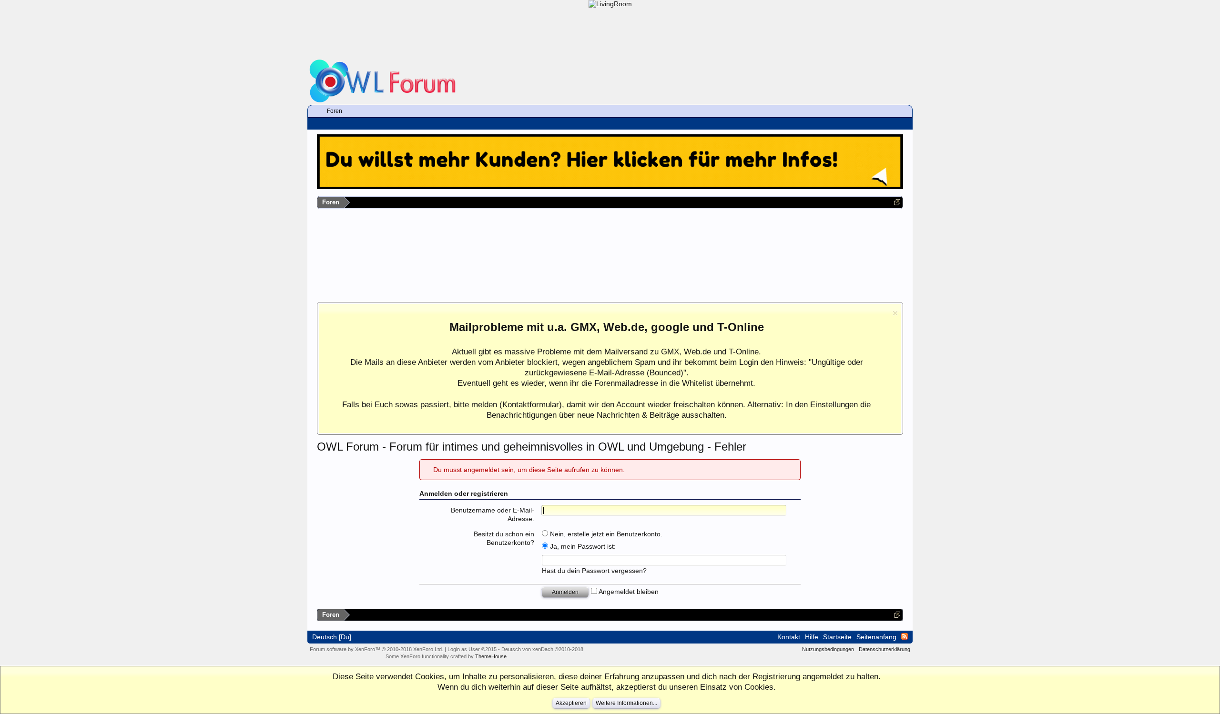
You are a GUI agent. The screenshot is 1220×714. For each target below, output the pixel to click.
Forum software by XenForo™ (376, 649)
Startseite (837, 637)
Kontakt (788, 637)
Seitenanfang (876, 637)
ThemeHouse (491, 656)
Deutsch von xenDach (542, 649)
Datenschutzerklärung (884, 649)
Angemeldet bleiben (628, 591)
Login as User (472, 649)
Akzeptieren (571, 703)
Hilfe (811, 637)
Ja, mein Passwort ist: (582, 546)
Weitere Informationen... (626, 703)
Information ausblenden (895, 313)
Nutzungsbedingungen (828, 649)
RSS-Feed (904, 636)
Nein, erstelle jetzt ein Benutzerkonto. (605, 534)
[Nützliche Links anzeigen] (897, 202)
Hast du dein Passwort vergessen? (594, 570)
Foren (334, 111)
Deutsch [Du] (331, 637)
